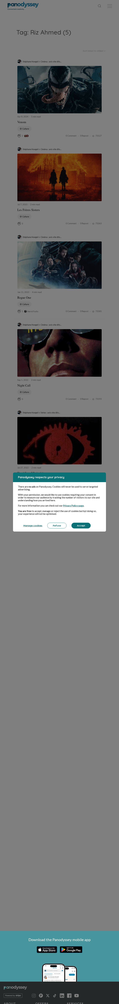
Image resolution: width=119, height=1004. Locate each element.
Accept (81, 525)
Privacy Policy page (73, 505)
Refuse (57, 525)
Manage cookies (32, 525)
